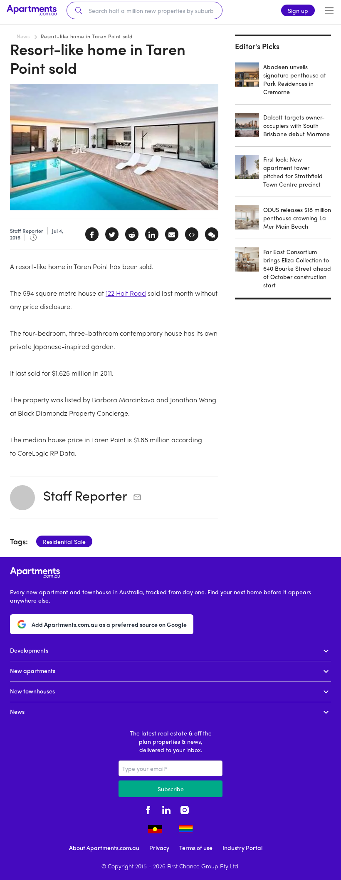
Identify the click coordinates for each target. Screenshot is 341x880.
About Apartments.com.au (104, 847)
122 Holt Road (126, 293)
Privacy (159, 847)
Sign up (298, 10)
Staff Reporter (85, 495)
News (23, 36)
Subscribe (171, 789)
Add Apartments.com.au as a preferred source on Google (109, 624)
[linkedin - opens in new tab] (166, 809)
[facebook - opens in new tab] (148, 809)
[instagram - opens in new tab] (185, 809)
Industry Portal (242, 847)
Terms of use (196, 847)
